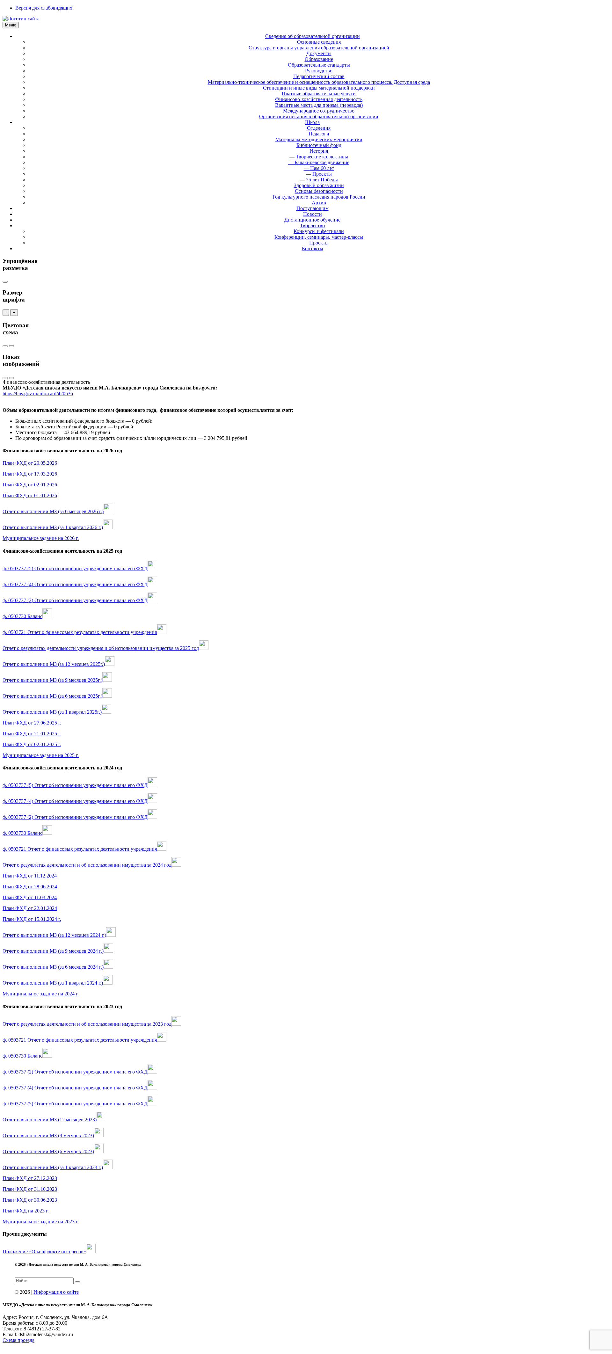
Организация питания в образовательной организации (318, 116)
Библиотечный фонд (318, 145)
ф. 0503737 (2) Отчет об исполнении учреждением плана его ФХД (75, 600)
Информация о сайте (56, 1292)
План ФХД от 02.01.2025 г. (32, 744)
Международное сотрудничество (318, 110)
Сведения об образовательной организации (312, 36)
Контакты (312, 248)
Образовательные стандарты (319, 65)
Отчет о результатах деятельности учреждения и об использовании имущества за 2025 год (101, 648)
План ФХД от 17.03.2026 (30, 474)
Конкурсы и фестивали (319, 231)
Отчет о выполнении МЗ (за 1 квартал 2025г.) (52, 712)
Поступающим (312, 208)
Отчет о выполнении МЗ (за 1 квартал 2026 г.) (53, 527)
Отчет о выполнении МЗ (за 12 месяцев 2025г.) (54, 664)
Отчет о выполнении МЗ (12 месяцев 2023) (50, 1119)
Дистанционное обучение (312, 219)
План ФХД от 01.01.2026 (30, 495)
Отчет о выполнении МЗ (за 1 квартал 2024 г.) (53, 983)
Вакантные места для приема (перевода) (319, 105)
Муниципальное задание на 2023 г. (41, 1221)
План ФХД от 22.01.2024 (30, 908)
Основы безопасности (319, 191)
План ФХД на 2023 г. (26, 1210)
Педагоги (319, 133)
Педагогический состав (319, 76)
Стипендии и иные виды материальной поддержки (319, 88)
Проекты (319, 242)
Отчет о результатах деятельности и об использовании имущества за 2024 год (87, 865)
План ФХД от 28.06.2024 (30, 886)
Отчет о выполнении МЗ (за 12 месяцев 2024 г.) (54, 935)
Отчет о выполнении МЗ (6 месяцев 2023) (48, 1151)
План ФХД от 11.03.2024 (30, 897)
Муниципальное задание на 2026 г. (41, 538)
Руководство (318, 70)
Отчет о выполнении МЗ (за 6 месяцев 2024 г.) (53, 967)
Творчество (312, 225)
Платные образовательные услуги (319, 93)
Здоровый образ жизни (319, 185)
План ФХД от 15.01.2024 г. (32, 919)
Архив (319, 202)
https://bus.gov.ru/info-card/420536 (38, 393)
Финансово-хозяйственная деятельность (318, 99)
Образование (319, 59)
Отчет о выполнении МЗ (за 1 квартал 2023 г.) (53, 1167)
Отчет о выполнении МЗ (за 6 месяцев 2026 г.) (53, 511)
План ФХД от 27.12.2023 (30, 1178)
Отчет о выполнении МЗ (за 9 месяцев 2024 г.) (53, 951)
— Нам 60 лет (319, 168)
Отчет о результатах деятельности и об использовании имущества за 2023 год (87, 1024)
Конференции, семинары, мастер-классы (318, 237)
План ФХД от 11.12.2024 (30, 875)
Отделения (319, 128)
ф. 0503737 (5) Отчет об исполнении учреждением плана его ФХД (75, 568)
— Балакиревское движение (318, 162)
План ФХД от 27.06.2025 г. (32, 722)
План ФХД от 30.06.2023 (30, 1200)
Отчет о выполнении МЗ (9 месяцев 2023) (48, 1135)
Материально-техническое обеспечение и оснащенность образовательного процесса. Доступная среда (319, 82)
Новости (312, 214)
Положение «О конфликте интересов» (44, 1251)
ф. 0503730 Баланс (22, 616)
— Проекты (319, 174)
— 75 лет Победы (319, 179)
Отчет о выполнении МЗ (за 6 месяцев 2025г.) (52, 696)
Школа (312, 122)
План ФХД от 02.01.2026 (30, 484)
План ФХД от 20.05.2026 (30, 463)
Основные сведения (319, 42)
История (319, 151)
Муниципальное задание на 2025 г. (41, 755)
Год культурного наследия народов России (319, 197)
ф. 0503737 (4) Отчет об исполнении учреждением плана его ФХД (75, 584)
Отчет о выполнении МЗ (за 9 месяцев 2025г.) (52, 680)
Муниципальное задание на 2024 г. (41, 993)
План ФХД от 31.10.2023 (30, 1189)
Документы (319, 53)
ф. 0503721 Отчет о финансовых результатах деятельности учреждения (80, 632)
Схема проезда (18, 1340)
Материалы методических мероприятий (318, 139)
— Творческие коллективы (318, 156)
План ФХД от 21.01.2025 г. (32, 733)
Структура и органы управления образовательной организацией (319, 47)
